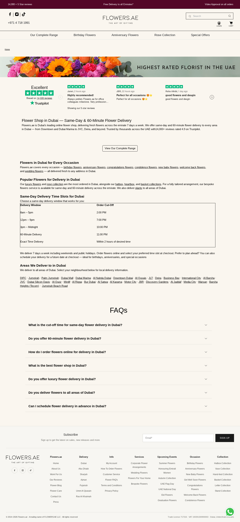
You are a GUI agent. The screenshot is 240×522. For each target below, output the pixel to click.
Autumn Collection (167, 478)
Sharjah (83, 474)
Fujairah (84, 485)
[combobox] (209, 16)
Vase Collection (222, 469)
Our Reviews (56, 480)
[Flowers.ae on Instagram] (17, 16)
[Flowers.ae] (120, 20)
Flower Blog (56, 485)
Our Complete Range (44, 35)
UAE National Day (167, 489)
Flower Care (56, 491)
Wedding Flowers (139, 473)
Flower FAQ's (111, 480)
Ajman (84, 480)
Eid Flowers (167, 495)
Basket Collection (222, 480)
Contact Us (56, 496)
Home (7, 49)
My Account (111, 463)
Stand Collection (223, 491)
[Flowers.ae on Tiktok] (23, 16)
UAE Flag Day (167, 484)
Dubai (84, 463)
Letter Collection (223, 485)
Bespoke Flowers (139, 484)
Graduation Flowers (167, 500)
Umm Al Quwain (83, 491)
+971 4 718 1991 (19, 22)
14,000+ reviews (165, 129)
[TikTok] (31, 470)
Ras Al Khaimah (83, 496)
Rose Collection (164, 35)
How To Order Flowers (111, 469)
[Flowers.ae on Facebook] (10, 16)
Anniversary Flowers (125, 35)
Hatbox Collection (222, 463)
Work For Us (56, 474)
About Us (55, 469)
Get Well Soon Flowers (195, 480)
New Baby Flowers (195, 474)
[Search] (229, 16)
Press (56, 502)
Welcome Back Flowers (195, 495)
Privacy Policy (111, 491)
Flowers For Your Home (139, 478)
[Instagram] (23, 470)
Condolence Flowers (195, 500)
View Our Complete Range (120, 148)
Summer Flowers (167, 463)
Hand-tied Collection (223, 474)
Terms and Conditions (111, 485)
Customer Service (111, 474)
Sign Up (225, 438)
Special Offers (200, 35)
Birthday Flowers (85, 35)
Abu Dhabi (84, 469)
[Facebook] (15, 470)
